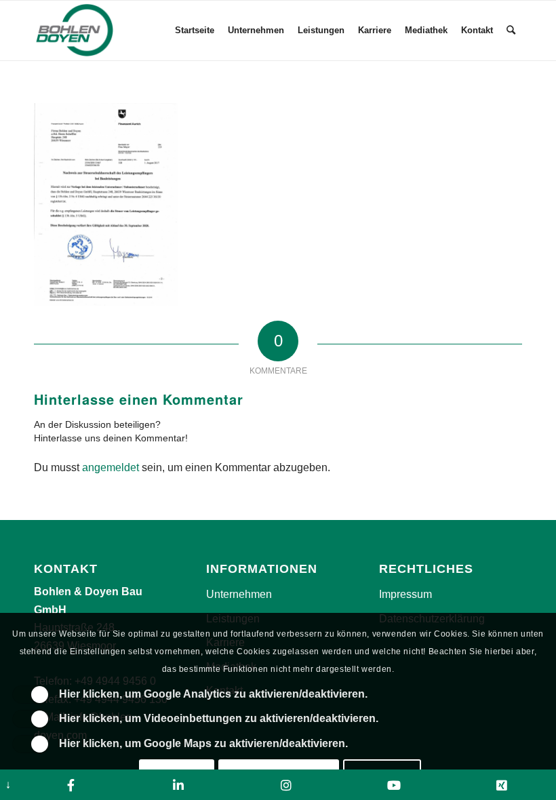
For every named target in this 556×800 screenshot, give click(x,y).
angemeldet (110, 467)
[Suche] (511, 30)
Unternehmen (239, 594)
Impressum (405, 594)
